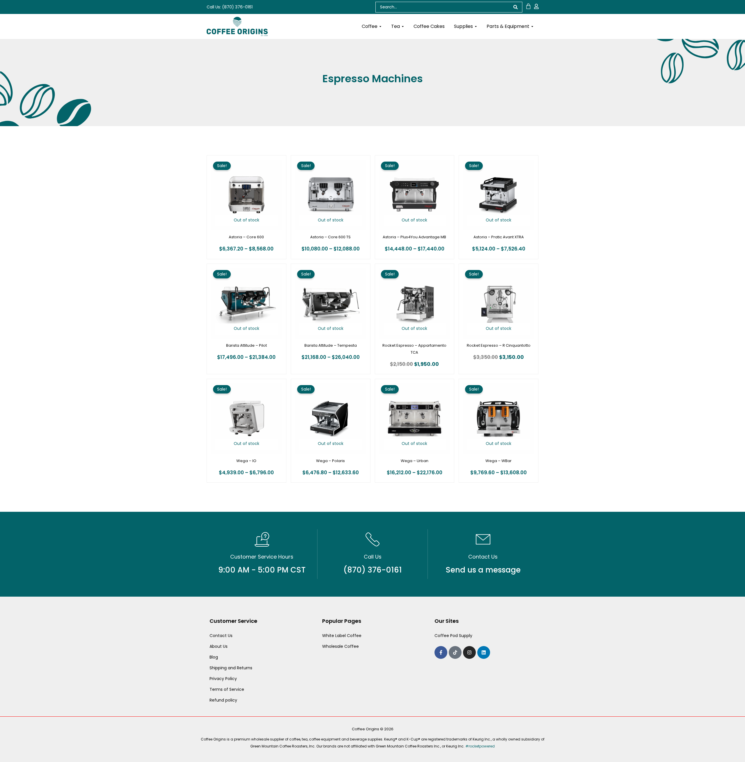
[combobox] (442, 7)
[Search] (515, 7)
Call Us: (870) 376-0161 (230, 7)
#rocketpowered (480, 746)
